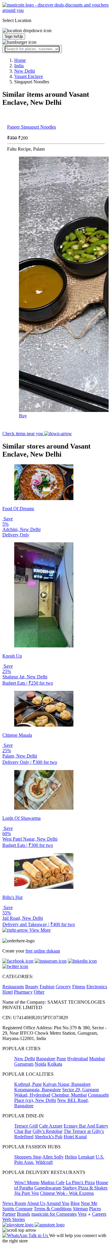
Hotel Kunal (75, 1136)
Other (39, 991)
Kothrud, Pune (28, 1084)
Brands (23, 1214)
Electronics (96, 986)
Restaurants (13, 986)
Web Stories (13, 1219)
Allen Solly (53, 1156)
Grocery (63, 986)
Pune (61, 1058)
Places (95, 1208)
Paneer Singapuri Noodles (31, 126)
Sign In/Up (14, 36)
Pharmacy (23, 991)
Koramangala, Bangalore (37, 1089)
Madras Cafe (53, 1182)
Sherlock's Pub (48, 1136)
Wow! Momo (26, 1182)
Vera (82, 1214)
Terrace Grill (26, 1125)
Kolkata (54, 1064)
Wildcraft (44, 1162)
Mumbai (97, 1058)
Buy (23, 415)
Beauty (31, 986)
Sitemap (80, 1208)
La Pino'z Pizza (80, 1182)
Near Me (89, 1203)
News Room (14, 1203)
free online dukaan (42, 950)
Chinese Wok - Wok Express (67, 1193)
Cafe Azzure (50, 1125)
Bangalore (45, 1058)
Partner (9, 1214)
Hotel (7, 991)
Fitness (78, 986)
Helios (71, 1156)
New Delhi (24, 1058)
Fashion (47, 986)
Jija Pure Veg (26, 1193)
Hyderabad (77, 1058)
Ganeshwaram (47, 1187)
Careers (99, 1214)
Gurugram (23, 1064)
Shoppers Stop (27, 1156)
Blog (75, 1203)
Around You (57, 1203)
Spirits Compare (17, 1208)
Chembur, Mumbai (69, 1094)
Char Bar (22, 1131)
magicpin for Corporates (54, 1214)
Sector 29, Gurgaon (80, 1089)
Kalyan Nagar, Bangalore (67, 1084)
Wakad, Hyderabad (32, 1094)
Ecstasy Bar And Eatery (86, 1125)
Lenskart (86, 1156)
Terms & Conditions (53, 1208)
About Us (36, 1203)
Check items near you (23, 433)
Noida (40, 1064)
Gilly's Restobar (47, 1131)
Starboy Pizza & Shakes (84, 1187)
